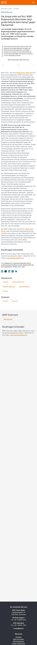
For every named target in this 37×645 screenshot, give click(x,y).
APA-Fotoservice (18, 641)
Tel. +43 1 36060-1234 (18, 625)
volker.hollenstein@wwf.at (15, 258)
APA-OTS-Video (18, 639)
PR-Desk (18, 637)
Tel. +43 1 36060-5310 (18, 620)
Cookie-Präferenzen (18, 643)
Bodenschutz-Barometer (24, 73)
